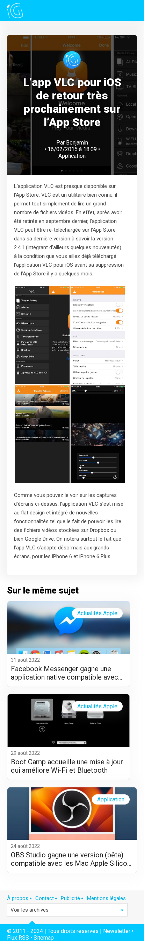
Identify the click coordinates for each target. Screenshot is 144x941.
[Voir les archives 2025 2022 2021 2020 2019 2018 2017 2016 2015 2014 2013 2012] (67, 910)
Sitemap (44, 937)
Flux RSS (18, 937)
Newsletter (116, 931)
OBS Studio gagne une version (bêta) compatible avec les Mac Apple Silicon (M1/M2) (71, 859)
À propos (17, 898)
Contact (44, 898)
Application (72, 156)
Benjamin (77, 142)
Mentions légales (106, 898)
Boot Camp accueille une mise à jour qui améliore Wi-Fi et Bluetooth (67, 766)
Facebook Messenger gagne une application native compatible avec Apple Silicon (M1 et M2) (64, 673)
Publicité (70, 898)
